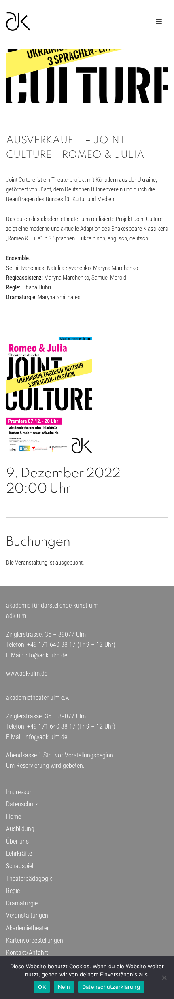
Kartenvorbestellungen (34, 940)
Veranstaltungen (27, 915)
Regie (13, 891)
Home (13, 816)
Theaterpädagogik (29, 878)
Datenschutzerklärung (111, 987)
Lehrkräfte (19, 853)
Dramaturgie (22, 903)
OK (42, 987)
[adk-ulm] (18, 21)
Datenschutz (22, 804)
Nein (64, 987)
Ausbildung (20, 829)
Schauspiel (19, 866)
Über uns (17, 841)
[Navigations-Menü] (159, 21)
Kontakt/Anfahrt (27, 952)
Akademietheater (27, 928)
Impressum (20, 792)
